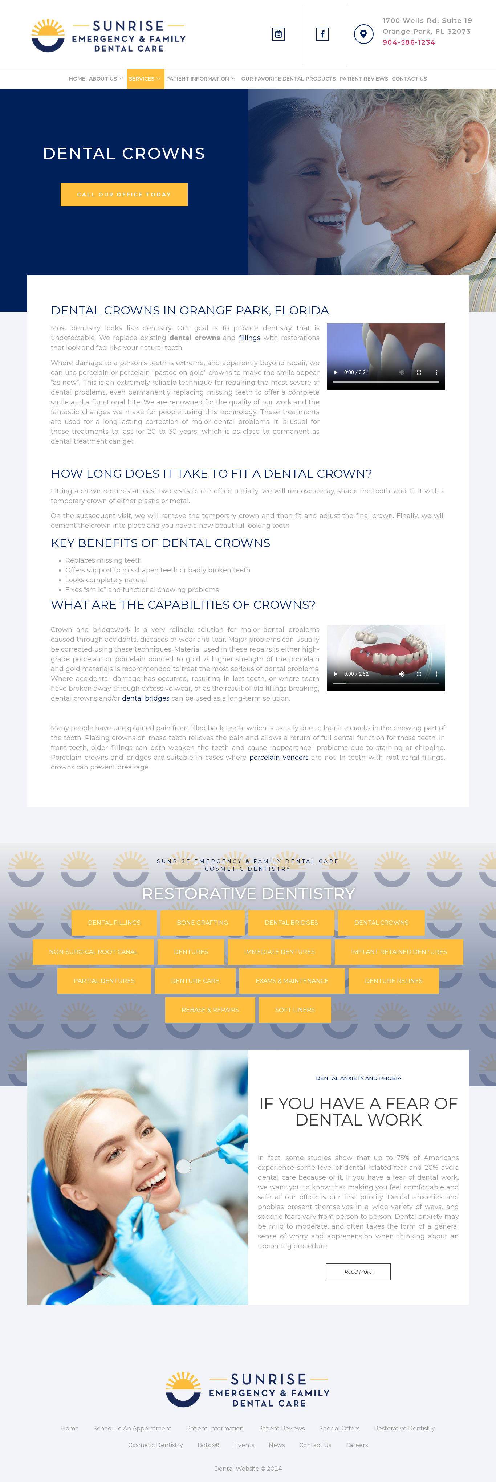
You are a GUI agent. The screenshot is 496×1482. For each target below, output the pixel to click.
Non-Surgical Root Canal (93, 951)
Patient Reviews (364, 78)
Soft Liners (295, 1010)
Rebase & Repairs (210, 1010)
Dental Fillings (114, 922)
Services (141, 78)
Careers (357, 1445)
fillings (249, 338)
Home (77, 78)
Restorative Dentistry (404, 1428)
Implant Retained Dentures (399, 951)
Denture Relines (394, 980)
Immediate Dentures (279, 951)
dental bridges (146, 698)
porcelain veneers (279, 758)
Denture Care (195, 980)
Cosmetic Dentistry (155, 1445)
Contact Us (409, 78)
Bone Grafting (202, 922)
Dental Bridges (291, 922)
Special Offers (339, 1428)
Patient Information (197, 78)
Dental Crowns (381, 922)
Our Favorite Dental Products (288, 78)
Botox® (209, 1445)
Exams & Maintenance (292, 980)
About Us (103, 78)
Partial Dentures (104, 980)
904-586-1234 (409, 42)
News (277, 1445)
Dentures (191, 951)
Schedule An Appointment (132, 1428)
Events (244, 1445)
